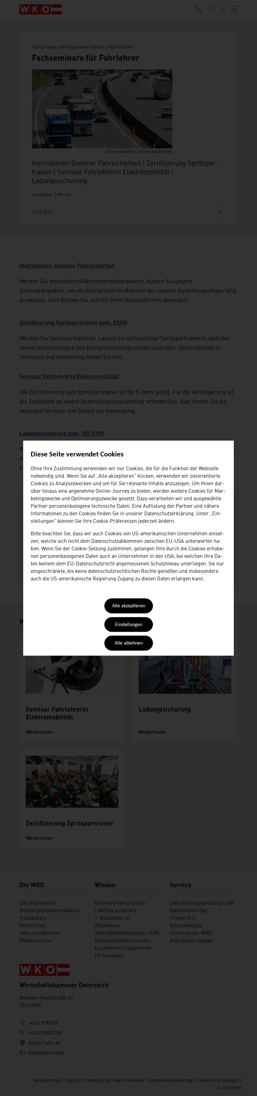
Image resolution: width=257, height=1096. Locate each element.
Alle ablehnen (129, 643)
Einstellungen (128, 624)
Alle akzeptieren (128, 606)
